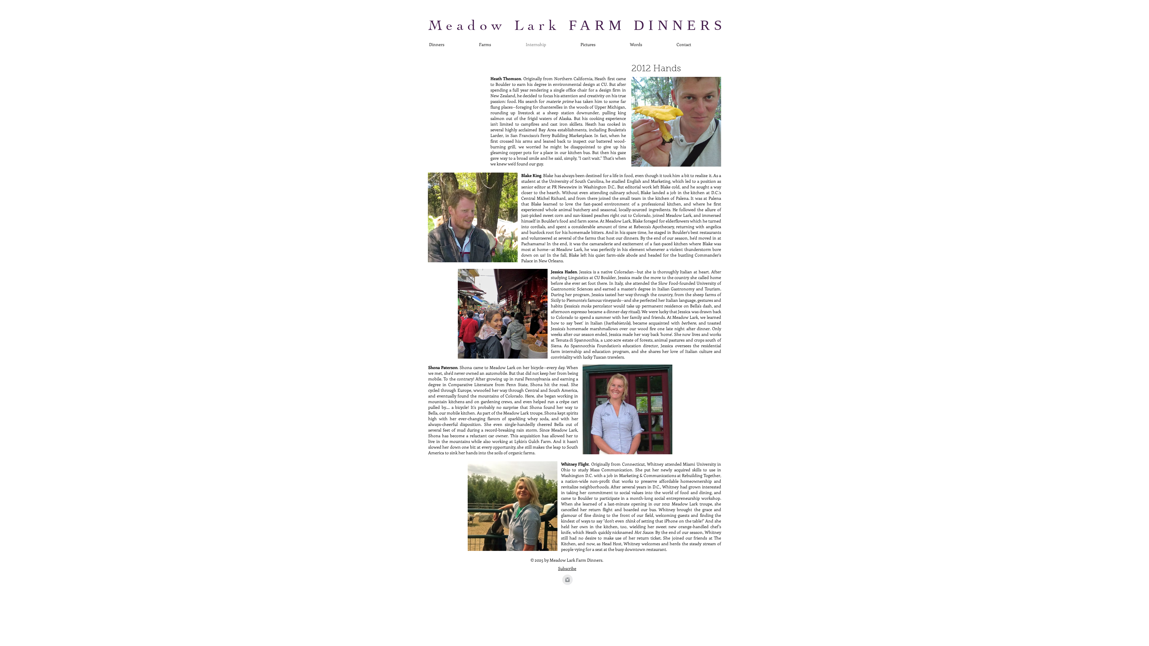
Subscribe (567, 568)
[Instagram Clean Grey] (567, 580)
